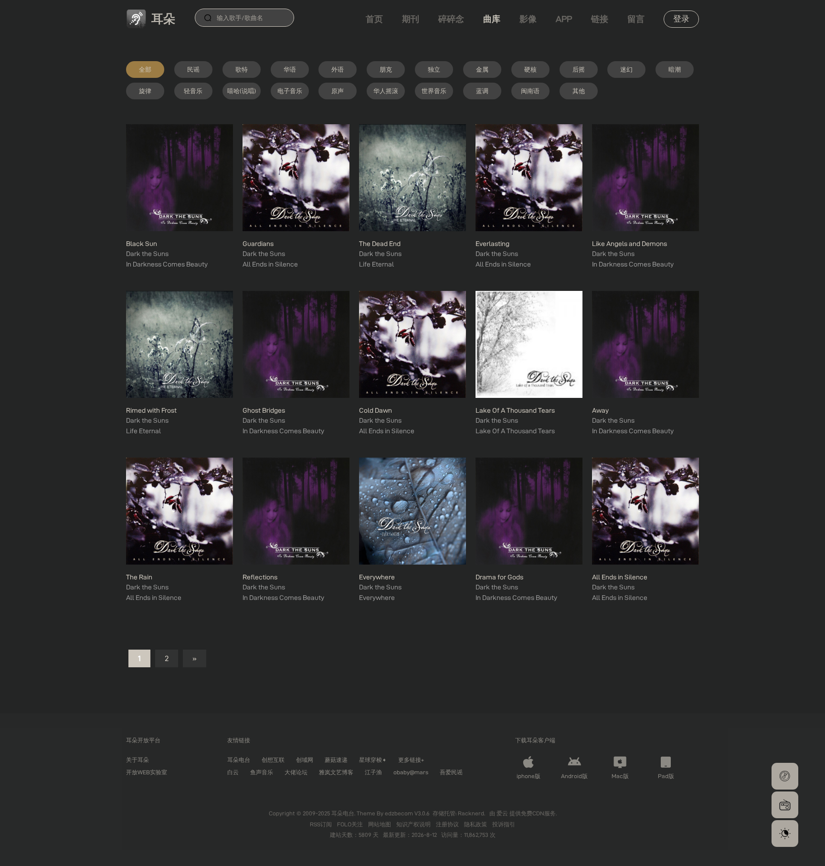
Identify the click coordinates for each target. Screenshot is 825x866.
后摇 (578, 69)
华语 (290, 69)
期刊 (410, 18)
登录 (681, 18)
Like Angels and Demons (629, 243)
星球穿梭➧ (373, 760)
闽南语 (530, 90)
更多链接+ (411, 760)
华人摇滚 (385, 90)
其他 (578, 90)
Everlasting (492, 243)
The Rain (139, 577)
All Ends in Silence (619, 577)
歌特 (241, 69)
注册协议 (448, 824)
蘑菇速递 (336, 760)
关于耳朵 (137, 760)
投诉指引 (503, 824)
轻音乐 (193, 90)
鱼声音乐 (261, 772)
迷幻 (626, 69)
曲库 (491, 18)
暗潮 (674, 69)
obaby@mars (410, 772)
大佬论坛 (296, 772)
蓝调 (482, 90)
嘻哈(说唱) (241, 90)
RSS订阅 (321, 824)
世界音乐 (434, 90)
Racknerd (471, 813)
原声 (337, 90)
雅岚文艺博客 (336, 772)
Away (600, 410)
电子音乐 (289, 90)
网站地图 (380, 824)
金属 (482, 69)
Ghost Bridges (264, 410)
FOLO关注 (350, 824)
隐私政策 (476, 824)
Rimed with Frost (151, 410)
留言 (636, 18)
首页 (374, 18)
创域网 (304, 760)
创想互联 (273, 760)
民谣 (193, 69)
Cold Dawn (375, 410)
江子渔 (373, 772)
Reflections (260, 577)
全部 (145, 69)
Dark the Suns (147, 253)
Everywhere (377, 577)
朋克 (386, 69)
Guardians (258, 243)
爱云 (503, 813)
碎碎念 (451, 18)
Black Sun (141, 243)
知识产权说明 (414, 824)
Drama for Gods (499, 577)
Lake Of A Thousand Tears (515, 410)
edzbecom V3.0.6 (407, 813)
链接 (599, 18)
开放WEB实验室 (146, 772)
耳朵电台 (238, 760)
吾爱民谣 (451, 772)
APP (564, 18)
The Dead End (380, 243)
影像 (528, 18)
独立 (434, 69)
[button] (785, 776)
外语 (337, 69)
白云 (233, 772)
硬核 (530, 69)
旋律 (145, 90)
